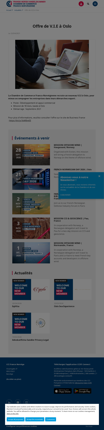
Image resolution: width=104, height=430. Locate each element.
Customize (51, 419)
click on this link (13, 413)
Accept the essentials (35, 419)
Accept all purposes (15, 419)
